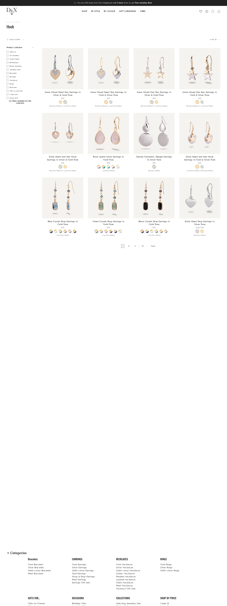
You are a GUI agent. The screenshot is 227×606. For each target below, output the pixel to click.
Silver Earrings (79, 567)
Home (9, 22)
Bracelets (13, 73)
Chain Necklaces (124, 582)
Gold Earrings (79, 564)
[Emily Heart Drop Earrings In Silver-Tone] (199, 198)
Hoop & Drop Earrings (83, 576)
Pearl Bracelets (35, 573)
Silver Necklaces (124, 567)
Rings (12, 84)
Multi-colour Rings (169, 570)
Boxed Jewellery (16, 66)
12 (142, 246)
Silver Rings (166, 567)
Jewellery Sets (15, 70)
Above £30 (14, 98)
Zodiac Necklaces (125, 573)
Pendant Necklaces (126, 576)
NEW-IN (13, 52)
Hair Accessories (16, 91)
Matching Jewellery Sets (128, 603)
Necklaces (13, 80)
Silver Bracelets (36, 567)
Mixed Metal (14, 59)
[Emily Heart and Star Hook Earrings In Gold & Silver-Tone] (199, 133)
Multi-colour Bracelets (39, 570)
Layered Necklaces (126, 579)
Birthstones (14, 62)
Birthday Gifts (79, 603)
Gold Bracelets (35, 564)
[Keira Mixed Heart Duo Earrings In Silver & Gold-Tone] (62, 68)
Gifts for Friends (36, 603)
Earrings (13, 77)
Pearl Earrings (79, 579)
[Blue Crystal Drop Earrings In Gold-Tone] (62, 198)
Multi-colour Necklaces (128, 570)
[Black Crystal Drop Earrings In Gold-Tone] (154, 198)
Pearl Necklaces (124, 585)
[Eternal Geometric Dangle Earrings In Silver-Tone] (154, 133)
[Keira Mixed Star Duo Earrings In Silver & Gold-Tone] (154, 68)
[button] (84, 11)
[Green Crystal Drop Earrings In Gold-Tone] (108, 198)
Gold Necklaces (124, 564)
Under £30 (14, 94)
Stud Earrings (79, 573)
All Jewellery (14, 55)
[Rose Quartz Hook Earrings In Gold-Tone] (108, 133)
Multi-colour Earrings (83, 570)
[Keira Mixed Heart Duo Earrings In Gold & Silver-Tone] (108, 68)
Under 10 (164, 603)
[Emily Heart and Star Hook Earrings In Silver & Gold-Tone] (62, 133)
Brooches (13, 87)
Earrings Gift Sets (81, 582)
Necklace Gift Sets (126, 588)
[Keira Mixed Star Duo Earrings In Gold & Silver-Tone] (199, 68)
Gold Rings (166, 564)
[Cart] (219, 11)
